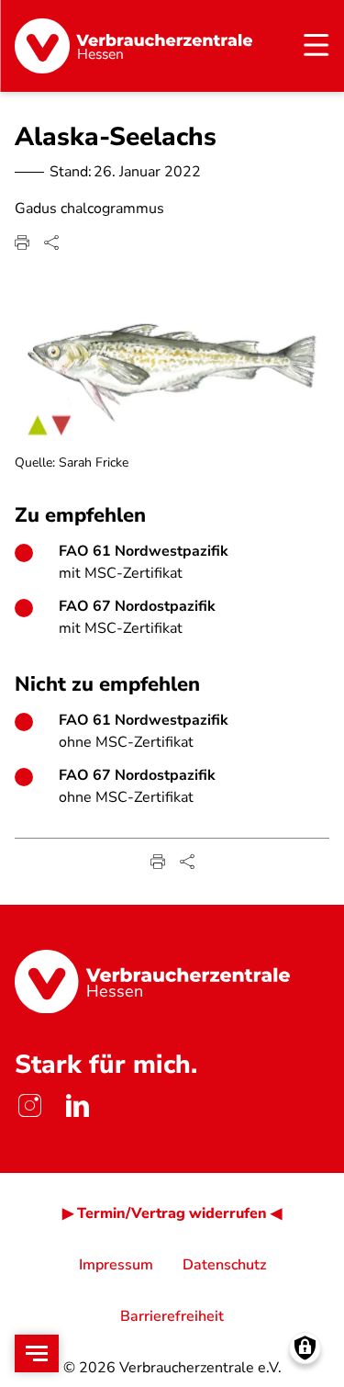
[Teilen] (51, 242)
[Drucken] (22, 242)
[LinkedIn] (77, 1105)
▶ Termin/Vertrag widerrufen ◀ (172, 1213)
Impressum (116, 1265)
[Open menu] (37, 1353)
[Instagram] (29, 1105)
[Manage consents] (305, 1348)
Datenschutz (224, 1265)
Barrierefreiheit (172, 1316)
